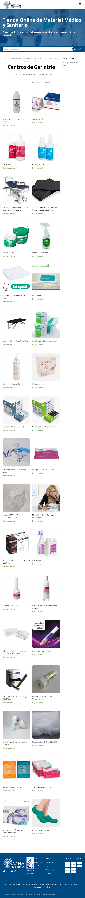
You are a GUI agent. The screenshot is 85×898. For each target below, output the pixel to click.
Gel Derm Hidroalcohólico (12, 384)
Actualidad (49, 863)
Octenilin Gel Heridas (10, 606)
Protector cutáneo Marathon (42, 651)
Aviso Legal (17, 884)
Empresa (49, 877)
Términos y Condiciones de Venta (51, 884)
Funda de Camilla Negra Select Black (16, 341)
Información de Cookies (41, 887)
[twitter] (4, 871)
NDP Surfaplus (37, 560)
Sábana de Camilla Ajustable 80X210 (45, 742)
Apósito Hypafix (38, 119)
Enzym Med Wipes (39, 296)
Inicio (7, 58)
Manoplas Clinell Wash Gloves (43, 470)
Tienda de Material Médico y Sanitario (25, 58)
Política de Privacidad (30, 884)
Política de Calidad (71, 884)
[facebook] (7, 871)
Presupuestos (50, 870)
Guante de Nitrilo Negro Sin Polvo (44, 427)
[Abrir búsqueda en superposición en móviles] (43, 49)
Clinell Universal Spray (40, 253)
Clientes (48, 873)
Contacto (49, 866)
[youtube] (11, 871)
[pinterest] (15, 871)
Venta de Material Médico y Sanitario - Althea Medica (20, 894)
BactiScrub (6, 164)
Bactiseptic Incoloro (39, 164)
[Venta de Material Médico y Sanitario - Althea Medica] (12, 4)
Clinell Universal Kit (9, 253)
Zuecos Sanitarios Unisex (41, 830)
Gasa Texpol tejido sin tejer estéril (44, 341)
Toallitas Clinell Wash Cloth (41, 787)
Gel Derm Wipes (38, 384)
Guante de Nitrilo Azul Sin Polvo (14, 427)
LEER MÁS (30, 873)
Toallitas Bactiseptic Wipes (12, 787)
